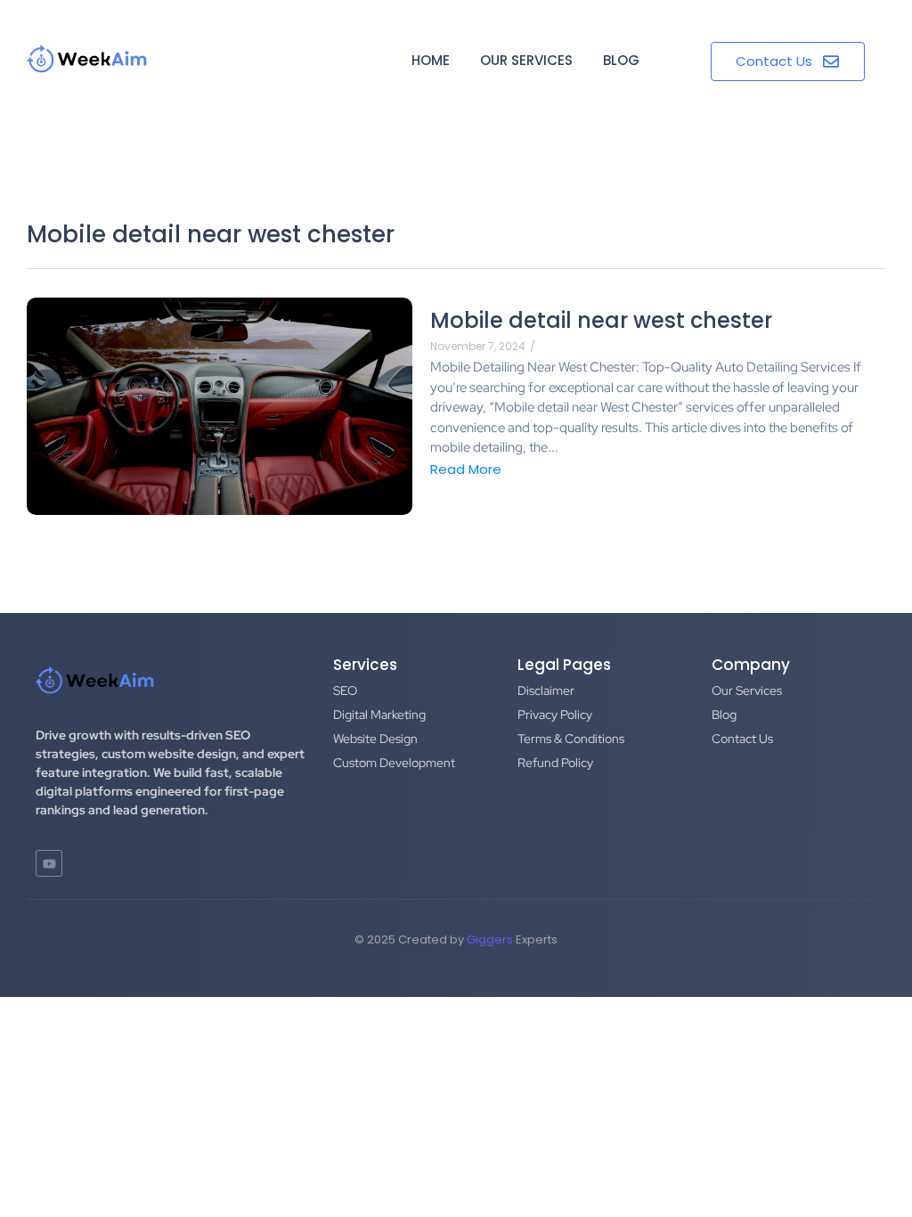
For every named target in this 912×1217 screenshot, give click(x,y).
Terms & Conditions (570, 739)
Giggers (490, 939)
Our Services (526, 60)
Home (430, 60)
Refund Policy (555, 763)
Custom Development (394, 763)
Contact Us (742, 739)
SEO (345, 690)
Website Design (375, 739)
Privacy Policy (554, 715)
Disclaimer (545, 690)
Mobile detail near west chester (601, 320)
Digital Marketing (379, 715)
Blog (621, 60)
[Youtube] (49, 863)
